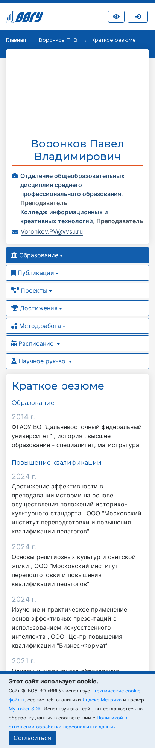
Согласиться (32, 738)
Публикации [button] (35, 273)
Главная (16, 40)
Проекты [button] (33, 290)
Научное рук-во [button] (42, 361)
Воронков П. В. (58, 40)
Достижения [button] (38, 308)
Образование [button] (37, 255)
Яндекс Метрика (102, 700)
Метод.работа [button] (39, 325)
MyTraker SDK (25, 709)
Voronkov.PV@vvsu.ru (52, 231)
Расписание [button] (36, 343)
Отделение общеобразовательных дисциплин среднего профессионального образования (72, 185)
